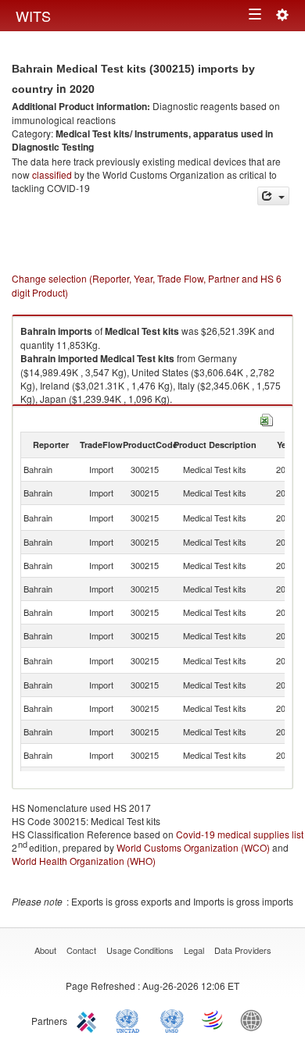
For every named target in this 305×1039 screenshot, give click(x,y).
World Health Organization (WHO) (84, 860)
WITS (33, 15)
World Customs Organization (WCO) (193, 847)
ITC (89, 1019)
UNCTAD (130, 1019)
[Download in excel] (266, 418)
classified (52, 174)
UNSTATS (172, 1019)
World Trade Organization (213, 1019)
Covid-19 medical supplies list (239, 834)
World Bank (255, 1019)
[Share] (273, 196)
